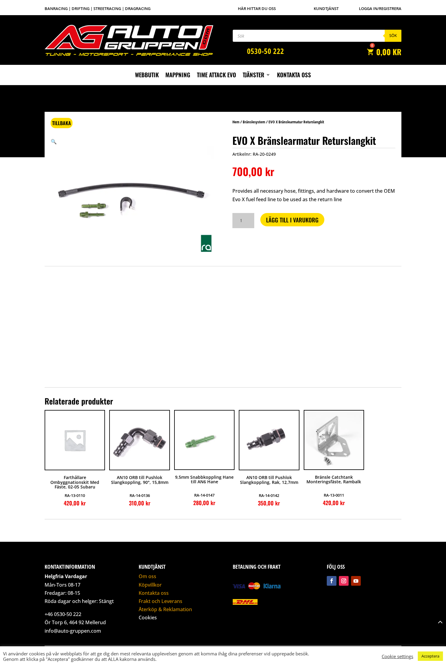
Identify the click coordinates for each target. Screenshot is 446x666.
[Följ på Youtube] (356, 581)
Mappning (177, 75)
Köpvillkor (150, 584)
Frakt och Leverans (160, 601)
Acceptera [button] (430, 656)
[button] (54, 141)
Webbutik (147, 75)
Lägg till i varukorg (292, 219)
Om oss (147, 576)
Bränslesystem (254, 122)
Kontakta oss (294, 75)
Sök (393, 35)
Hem (235, 122)
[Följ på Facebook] (331, 581)
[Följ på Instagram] (344, 581)
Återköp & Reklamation (165, 609)
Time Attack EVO (216, 75)
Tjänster (253, 75)
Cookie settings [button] (397, 656)
